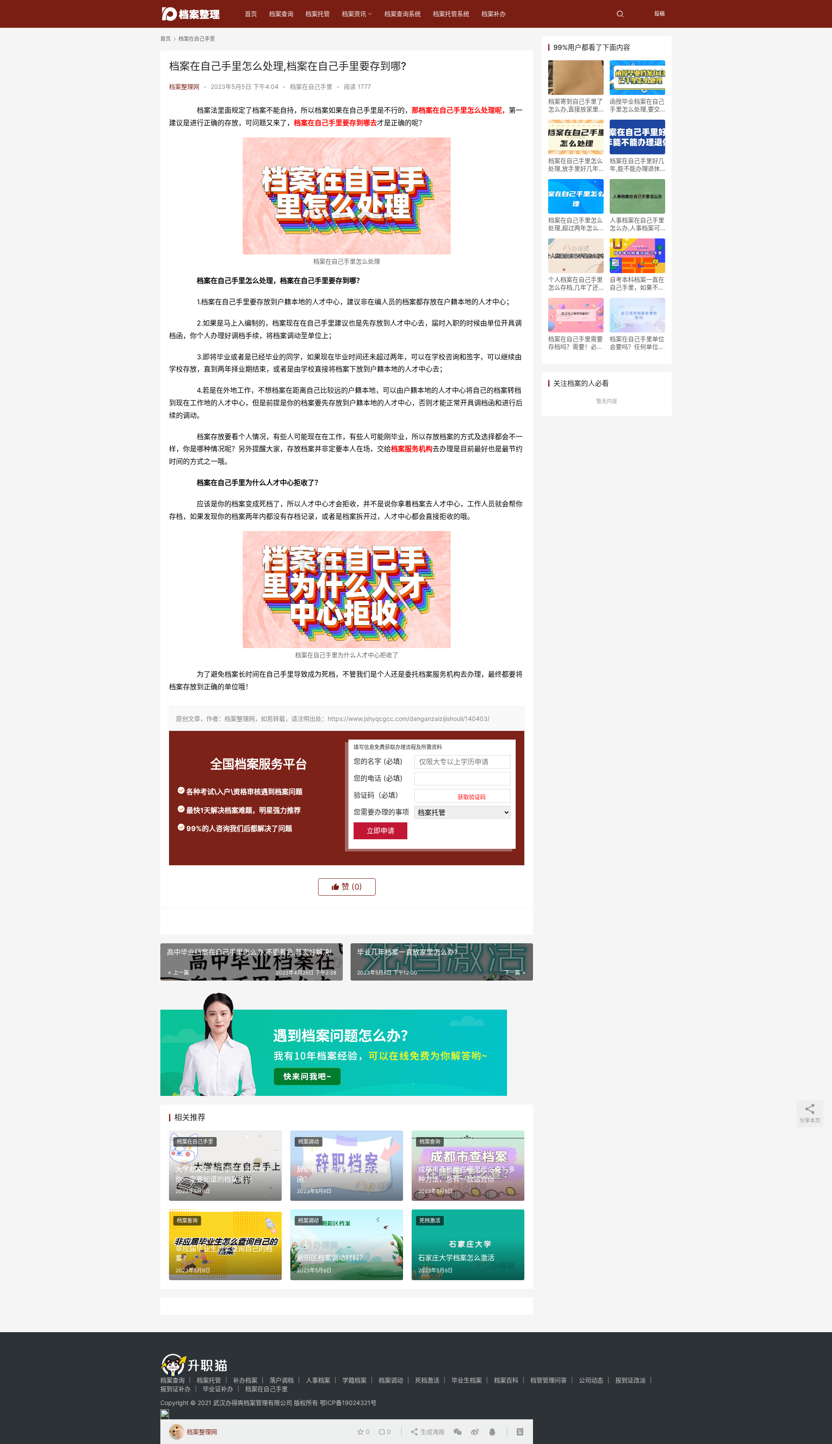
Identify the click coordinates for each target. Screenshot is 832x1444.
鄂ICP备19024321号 (348, 1402)
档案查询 (281, 13)
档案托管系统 (451, 13)
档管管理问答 (548, 1380)
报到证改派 (630, 1380)
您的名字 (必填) (378, 761)
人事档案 (318, 1380)
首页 (251, 13)
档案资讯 (354, 13)
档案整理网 (184, 86)
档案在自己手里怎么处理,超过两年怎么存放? (575, 224)
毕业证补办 (218, 1388)
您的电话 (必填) (378, 778)
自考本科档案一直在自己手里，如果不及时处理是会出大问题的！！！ (637, 283)
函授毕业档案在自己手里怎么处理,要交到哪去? (637, 105)
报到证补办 (175, 1388)
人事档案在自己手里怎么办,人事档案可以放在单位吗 (637, 224)
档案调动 (308, 1141)
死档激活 (429, 1220)
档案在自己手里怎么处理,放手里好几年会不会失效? (575, 165)
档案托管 (318, 13)
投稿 (659, 13)
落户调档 (282, 1380)
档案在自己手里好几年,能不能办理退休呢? (637, 165)
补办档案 (245, 1380)
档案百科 (506, 1380)
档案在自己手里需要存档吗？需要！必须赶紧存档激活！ (575, 343)
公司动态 (591, 1380)
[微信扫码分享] (457, 1432)
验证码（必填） (420, 795)
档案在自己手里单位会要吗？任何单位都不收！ (637, 343)
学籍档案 (354, 1380)
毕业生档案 (467, 1380)
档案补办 (493, 13)
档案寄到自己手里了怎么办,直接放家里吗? (575, 105)
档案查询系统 (402, 13)
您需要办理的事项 (381, 812)
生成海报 (432, 1431)
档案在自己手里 (311, 86)
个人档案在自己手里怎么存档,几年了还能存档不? (575, 283)
